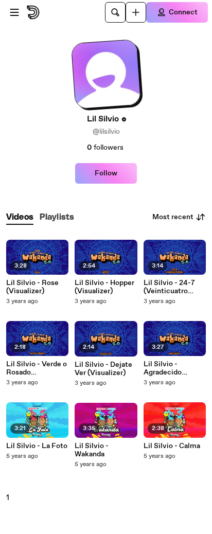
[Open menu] (14, 12)
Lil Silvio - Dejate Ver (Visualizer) (103, 369)
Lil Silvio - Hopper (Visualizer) (104, 287)
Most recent (172, 217)
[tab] (19, 217)
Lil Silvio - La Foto (36, 446)
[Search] (115, 12)
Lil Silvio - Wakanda (92, 450)
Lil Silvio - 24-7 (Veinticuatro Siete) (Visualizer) (174, 287)
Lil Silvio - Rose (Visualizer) (32, 287)
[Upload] (136, 12)
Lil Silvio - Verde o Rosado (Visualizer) (36, 368)
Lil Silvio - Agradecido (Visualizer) (163, 368)
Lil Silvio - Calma (172, 446)
